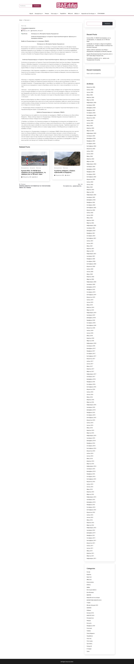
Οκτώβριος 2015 (91, 415)
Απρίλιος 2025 (90, 128)
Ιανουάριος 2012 (91, 530)
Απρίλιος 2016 (90, 399)
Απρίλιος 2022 (90, 220)
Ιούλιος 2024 (90, 151)
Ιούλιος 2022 (90, 212)
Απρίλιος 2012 (90, 522)
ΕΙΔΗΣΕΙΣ (89, 607)
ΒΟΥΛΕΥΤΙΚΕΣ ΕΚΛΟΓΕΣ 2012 (94, 600)
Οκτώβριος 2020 (91, 261)
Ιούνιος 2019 (90, 302)
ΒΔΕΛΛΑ (89, 595)
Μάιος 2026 (90, 95)
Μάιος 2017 (90, 366)
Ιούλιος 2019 (90, 299)
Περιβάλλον (63, 13)
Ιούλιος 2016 (90, 392)
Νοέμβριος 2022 (91, 202)
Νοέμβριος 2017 (91, 351)
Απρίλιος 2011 (90, 553)
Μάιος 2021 (90, 246)
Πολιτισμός (54, 13)
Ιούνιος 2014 (90, 456)
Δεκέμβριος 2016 (91, 379)
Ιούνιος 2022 (90, 215)
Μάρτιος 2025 (90, 130)
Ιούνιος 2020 (90, 271)
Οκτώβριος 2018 (91, 323)
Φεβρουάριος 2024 (91, 164)
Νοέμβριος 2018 (91, 320)
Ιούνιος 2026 (90, 92)
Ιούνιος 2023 (90, 184)
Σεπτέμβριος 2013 (91, 479)
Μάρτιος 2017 (90, 371)
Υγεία (88, 651)
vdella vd (36, 177)
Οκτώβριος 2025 (91, 112)
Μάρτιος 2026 (90, 100)
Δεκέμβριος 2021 (91, 230)
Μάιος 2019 (90, 305)
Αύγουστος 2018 (91, 328)
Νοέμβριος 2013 (91, 474)
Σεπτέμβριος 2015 (91, 417)
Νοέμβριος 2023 (91, 171)
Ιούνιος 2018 (90, 333)
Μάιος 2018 (90, 335)
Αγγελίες (89, 574)
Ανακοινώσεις (90, 582)
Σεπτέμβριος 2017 (91, 356)
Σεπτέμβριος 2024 (91, 146)
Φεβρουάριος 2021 (91, 253)
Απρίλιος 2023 (90, 189)
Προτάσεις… (90, 643)
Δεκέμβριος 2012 (91, 502)
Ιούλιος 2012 (90, 515)
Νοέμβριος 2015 (91, 412)
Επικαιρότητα (38, 13)
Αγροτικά (89, 577)
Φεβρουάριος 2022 (91, 225)
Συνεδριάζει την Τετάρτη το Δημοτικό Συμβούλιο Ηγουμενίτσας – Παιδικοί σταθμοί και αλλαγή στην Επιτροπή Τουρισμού (100, 45)
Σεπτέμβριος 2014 (91, 448)
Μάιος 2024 (90, 156)
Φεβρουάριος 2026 (91, 102)
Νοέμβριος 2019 (91, 289)
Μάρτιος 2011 (90, 556)
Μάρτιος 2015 (90, 433)
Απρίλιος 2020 (90, 276)
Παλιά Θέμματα (90, 633)
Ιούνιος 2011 (90, 548)
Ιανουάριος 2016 (91, 407)
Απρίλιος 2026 (90, 97)
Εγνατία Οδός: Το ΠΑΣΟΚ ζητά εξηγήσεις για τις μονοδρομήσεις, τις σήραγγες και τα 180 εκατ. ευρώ (33, 172)
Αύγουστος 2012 (91, 512)
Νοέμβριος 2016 (91, 381)
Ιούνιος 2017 (90, 363)
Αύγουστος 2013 (91, 481)
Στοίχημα (89, 648)
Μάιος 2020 (90, 274)
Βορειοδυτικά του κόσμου (87, 13)
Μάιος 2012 (90, 520)
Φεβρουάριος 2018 (91, 343)
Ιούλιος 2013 (90, 484)
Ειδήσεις (89, 610)
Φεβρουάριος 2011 (91, 558)
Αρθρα (88, 587)
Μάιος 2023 (90, 187)
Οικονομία (89, 628)
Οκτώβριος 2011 (91, 538)
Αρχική (31, 13)
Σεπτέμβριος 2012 (91, 509)
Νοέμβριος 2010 (91, 625)
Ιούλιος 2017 (90, 361)
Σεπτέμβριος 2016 (91, 387)
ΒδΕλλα (76, 13)
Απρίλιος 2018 (90, 338)
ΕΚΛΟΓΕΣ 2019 (90, 615)
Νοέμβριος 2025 (91, 110)
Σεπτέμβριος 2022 (91, 207)
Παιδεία (89, 630)
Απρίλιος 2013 (90, 492)
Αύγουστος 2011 (91, 543)
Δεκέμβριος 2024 (91, 138)
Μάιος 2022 (90, 217)
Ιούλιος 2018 (90, 330)
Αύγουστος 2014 (91, 451)
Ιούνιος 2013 (90, 486)
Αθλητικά (70, 13)
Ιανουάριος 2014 (91, 468)
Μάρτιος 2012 (90, 525)
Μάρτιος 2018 (90, 340)
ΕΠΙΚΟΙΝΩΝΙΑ (101, 13)
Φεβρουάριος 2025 (91, 133)
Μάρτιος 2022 (90, 223)
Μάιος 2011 (90, 550)
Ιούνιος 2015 (90, 425)
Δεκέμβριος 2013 (91, 471)
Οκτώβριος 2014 (91, 445)
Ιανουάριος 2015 (91, 438)
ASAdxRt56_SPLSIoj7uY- (37, 30)
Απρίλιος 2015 (90, 430)
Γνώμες (89, 602)
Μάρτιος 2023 (90, 192)
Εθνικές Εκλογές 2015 (92, 605)
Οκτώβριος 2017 (91, 353)
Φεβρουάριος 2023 (91, 194)
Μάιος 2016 (90, 397)
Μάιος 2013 (90, 489)
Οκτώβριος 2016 (91, 384)
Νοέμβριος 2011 (91, 535)
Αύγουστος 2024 (91, 148)
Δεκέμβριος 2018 (91, 317)
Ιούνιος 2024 (90, 153)
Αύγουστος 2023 (91, 179)
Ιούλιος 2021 (90, 241)
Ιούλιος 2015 (90, 422)
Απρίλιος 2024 (90, 159)
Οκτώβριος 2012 (91, 507)
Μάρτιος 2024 (90, 161)
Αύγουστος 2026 (91, 87)
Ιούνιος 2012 (90, 517)
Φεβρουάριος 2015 (91, 435)
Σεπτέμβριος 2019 (91, 294)
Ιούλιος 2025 (90, 120)
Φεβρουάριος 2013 (91, 497)
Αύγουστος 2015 (91, 420)
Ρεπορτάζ (89, 646)
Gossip (88, 572)
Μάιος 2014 (90, 458)
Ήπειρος (47, 13)
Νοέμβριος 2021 (91, 233)
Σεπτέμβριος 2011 (91, 540)
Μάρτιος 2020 (90, 279)
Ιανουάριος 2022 (91, 228)
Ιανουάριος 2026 (91, 105)
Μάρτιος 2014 (90, 463)
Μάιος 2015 (90, 427)
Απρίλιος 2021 (90, 248)
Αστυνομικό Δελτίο (91, 590)
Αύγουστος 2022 (91, 210)
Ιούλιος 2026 (90, 89)
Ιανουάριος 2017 (91, 376)
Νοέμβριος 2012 (91, 504)
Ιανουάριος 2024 (91, 166)
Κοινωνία (32, 168)
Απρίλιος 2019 (90, 307)
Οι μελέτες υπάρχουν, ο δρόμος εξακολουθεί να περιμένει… (64, 171)
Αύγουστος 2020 (91, 266)
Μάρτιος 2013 (90, 494)
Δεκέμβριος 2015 (91, 410)
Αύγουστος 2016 (91, 389)
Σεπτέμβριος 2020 (91, 264)
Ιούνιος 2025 (90, 123)
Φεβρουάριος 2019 (91, 312)
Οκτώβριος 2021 (91, 235)
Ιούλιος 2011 (90, 545)
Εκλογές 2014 (90, 613)
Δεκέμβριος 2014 (91, 440)
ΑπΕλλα (89, 584)
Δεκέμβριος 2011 (91, 532)
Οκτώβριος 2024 (91, 143)
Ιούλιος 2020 (90, 269)
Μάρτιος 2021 (90, 251)
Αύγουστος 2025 (91, 118)
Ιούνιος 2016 (90, 394)
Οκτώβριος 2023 (91, 174)
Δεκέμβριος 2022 (91, 200)
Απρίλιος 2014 (90, 461)
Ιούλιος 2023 (90, 182)
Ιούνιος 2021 (90, 243)
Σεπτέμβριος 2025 (91, 115)
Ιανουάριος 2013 (91, 499)
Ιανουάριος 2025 (91, 136)
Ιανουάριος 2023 (91, 197)
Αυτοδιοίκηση (90, 592)
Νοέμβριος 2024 (91, 141)
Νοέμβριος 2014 (91, 443)
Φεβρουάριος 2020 (91, 282)
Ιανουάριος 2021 (91, 256)
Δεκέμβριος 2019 (91, 287)
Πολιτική (23, 25)
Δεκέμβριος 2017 (91, 348)
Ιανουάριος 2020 (91, 284)
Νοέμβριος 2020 (91, 258)
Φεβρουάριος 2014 (91, 466)
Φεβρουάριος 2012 (91, 527)
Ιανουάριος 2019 (91, 315)
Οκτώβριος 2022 (91, 205)
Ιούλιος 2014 (90, 453)
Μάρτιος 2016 (90, 402)
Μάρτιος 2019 (90, 310)
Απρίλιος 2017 (90, 369)
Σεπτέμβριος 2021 (91, 238)
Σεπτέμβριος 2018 (91, 325)
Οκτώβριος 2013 (91, 476)
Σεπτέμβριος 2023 (91, 176)
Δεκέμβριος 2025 (91, 107)
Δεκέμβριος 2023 (91, 169)
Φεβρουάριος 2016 (91, 404)
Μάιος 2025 (90, 125)
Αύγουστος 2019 (91, 297)
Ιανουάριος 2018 (91, 346)
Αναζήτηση (107, 23)
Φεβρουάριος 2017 (91, 374)
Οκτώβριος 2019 (91, 292)
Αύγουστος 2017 (91, 358)
